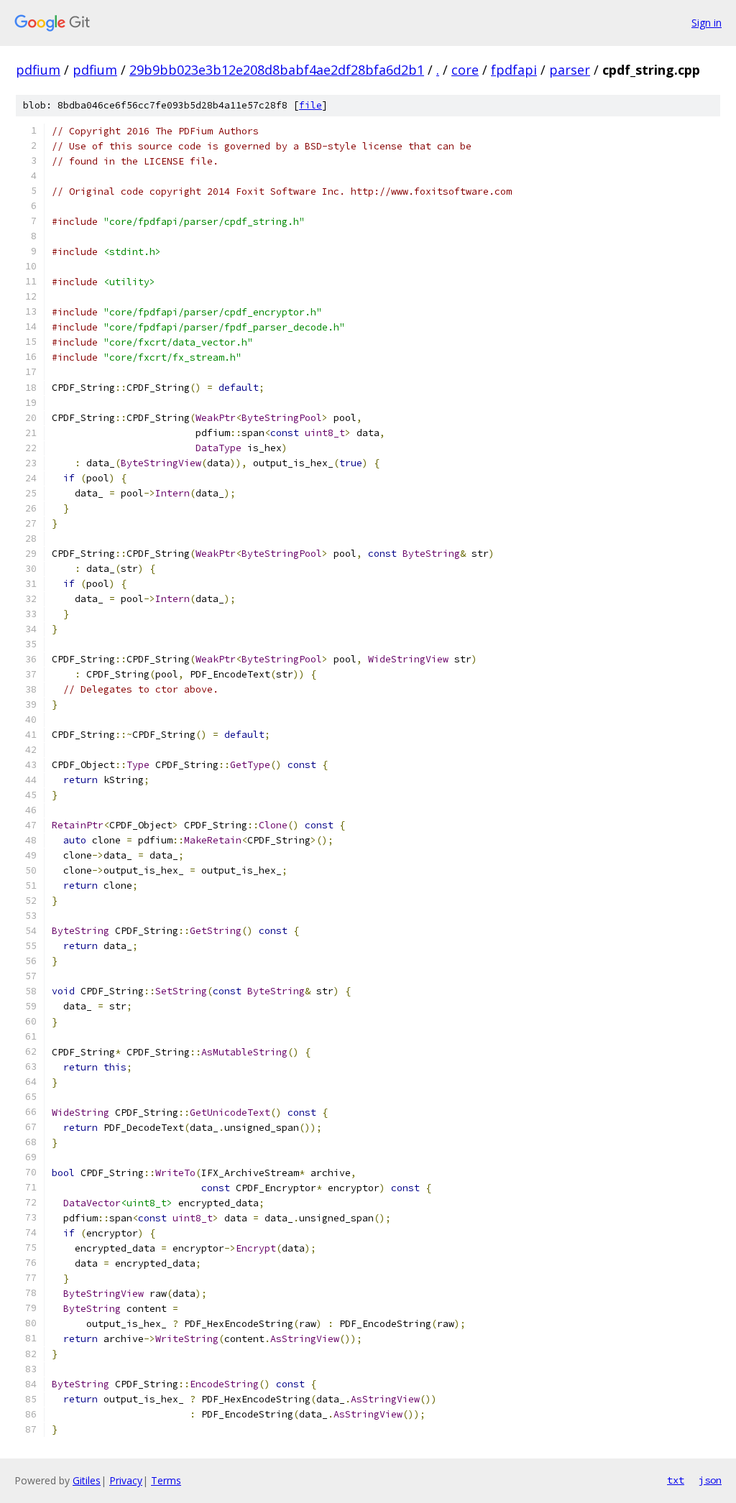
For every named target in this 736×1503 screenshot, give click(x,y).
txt (675, 1480)
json (710, 1480)
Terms (166, 1480)
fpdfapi (514, 69)
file (310, 105)
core (465, 69)
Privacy (125, 1480)
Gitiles (87, 1480)
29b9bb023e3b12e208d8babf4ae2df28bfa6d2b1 (276, 69)
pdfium (38, 69)
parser (569, 69)
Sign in (706, 22)
